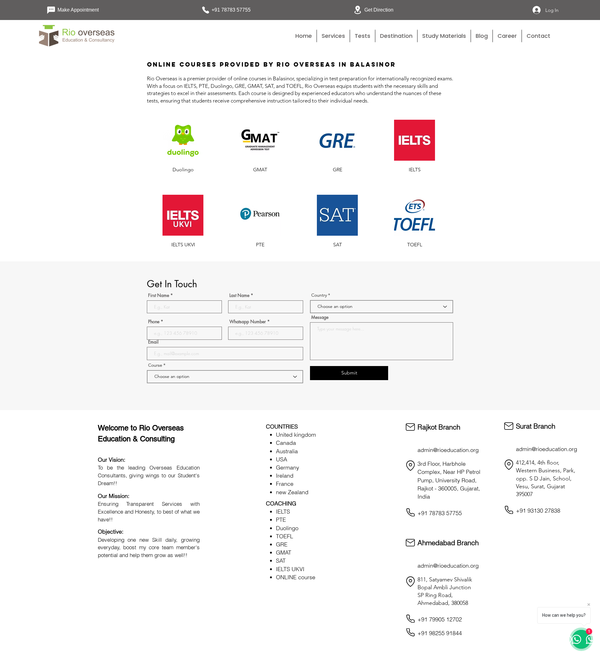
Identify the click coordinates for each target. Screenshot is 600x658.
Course (155, 365)
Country (319, 295)
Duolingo (287, 528)
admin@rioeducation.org (448, 450)
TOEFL (284, 536)
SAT (281, 560)
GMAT (283, 552)
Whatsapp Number (247, 321)
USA (281, 459)
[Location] (410, 465)
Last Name (239, 295)
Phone (153, 321)
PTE (281, 519)
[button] (362, 36)
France (284, 483)
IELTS (283, 511)
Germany (287, 467)
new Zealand (292, 492)
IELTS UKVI (290, 569)
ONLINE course (295, 577)
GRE (282, 544)
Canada (286, 442)
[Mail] (410, 427)
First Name (158, 295)
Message (319, 317)
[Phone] (410, 512)
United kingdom (296, 434)
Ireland (284, 475)
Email (153, 342)
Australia (287, 451)
